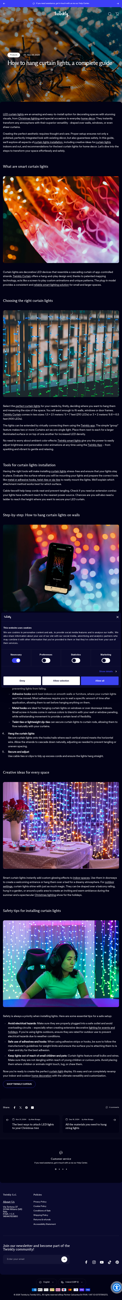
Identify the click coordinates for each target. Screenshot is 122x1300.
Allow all (99, 680)
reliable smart (51, 285)
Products (13, 55)
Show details (106, 671)
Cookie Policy (39, 1206)
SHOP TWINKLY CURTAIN (19, 1084)
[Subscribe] (64, 1259)
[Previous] (4, 3)
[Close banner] (117, 617)
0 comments (114, 1107)
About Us (9, 1202)
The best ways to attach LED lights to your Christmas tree (33, 1126)
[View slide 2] (59, 1169)
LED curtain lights (13, 114)
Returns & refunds (42, 1220)
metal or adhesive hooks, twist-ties (34, 480)
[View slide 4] (66, 1169)
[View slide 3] (63, 1169)
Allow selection (61, 680)
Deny (22, 680)
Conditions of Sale (42, 1211)
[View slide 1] (55, 1169)
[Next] (118, 3)
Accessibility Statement (44, 1224)
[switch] (46, 660)
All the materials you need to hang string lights (86, 1126)
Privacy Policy (39, 1202)
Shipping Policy (40, 1215)
